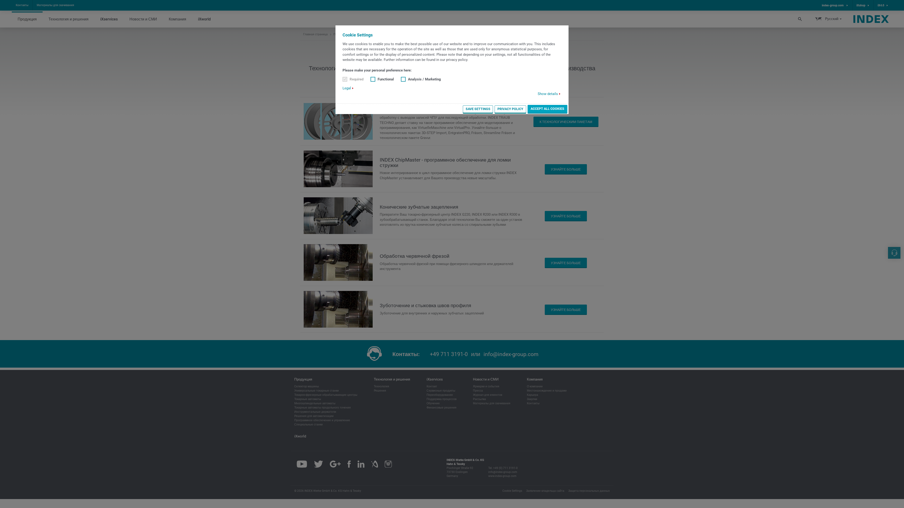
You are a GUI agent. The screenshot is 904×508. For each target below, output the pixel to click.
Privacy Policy (510, 109)
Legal (347, 88)
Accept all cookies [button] (547, 109)
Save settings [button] (478, 109)
